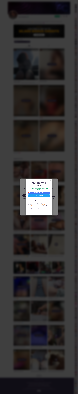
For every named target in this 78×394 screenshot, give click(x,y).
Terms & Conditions (43, 204)
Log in (43, 210)
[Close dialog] (51, 180)
